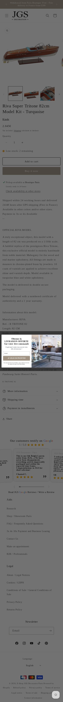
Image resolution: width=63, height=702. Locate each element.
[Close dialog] (59, 336)
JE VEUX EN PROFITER (16, 358)
